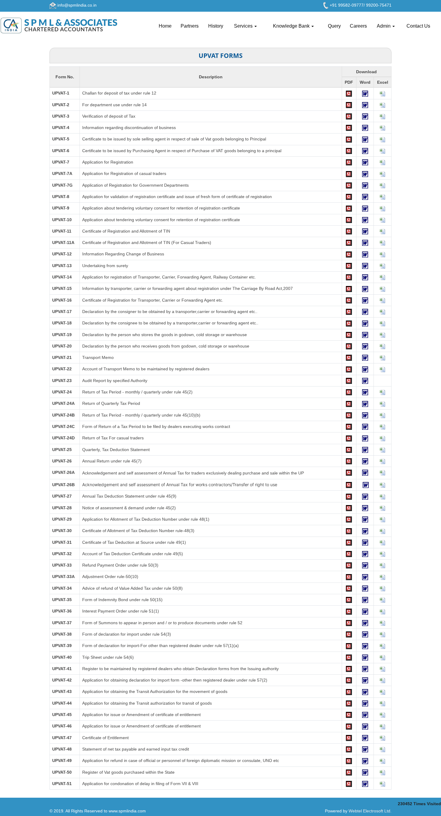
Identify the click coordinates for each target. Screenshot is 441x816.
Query (334, 26)
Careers (358, 26)
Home (165, 26)
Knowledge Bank (292, 26)
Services (244, 26)
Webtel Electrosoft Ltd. (370, 810)
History (215, 26)
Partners (190, 26)
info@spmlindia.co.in (77, 5)
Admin (384, 26)
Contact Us (418, 26)
